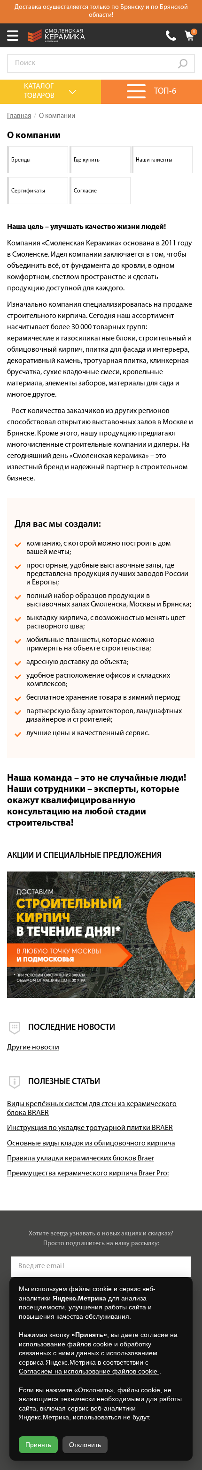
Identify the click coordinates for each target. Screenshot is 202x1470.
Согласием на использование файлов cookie (89, 1371)
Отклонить (85, 1444)
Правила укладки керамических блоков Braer (80, 1158)
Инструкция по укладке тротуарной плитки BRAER (90, 1128)
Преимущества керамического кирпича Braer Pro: (88, 1173)
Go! (182, 63)
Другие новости (33, 1047)
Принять (38, 1444)
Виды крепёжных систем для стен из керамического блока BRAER (92, 1109)
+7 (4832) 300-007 (171, 35)
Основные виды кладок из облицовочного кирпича (91, 1143)
